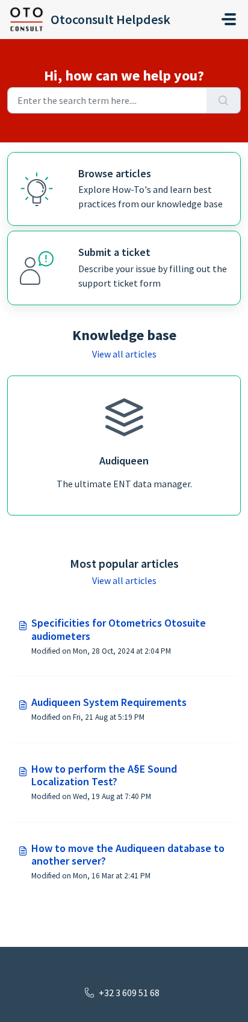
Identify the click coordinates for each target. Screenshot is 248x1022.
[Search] (223, 100)
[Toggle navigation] (229, 19)
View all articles (124, 354)
